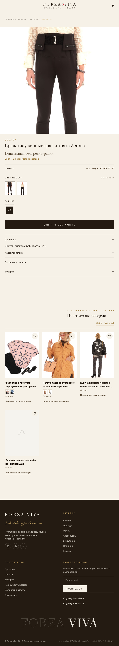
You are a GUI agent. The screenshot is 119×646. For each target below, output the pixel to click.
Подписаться (75, 588)
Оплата (9, 574)
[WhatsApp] (16, 546)
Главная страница (15, 19)
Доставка (10, 569)
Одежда (67, 525)
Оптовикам (11, 595)
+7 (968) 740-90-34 (73, 603)
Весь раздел (105, 323)
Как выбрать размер (16, 584)
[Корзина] (113, 6)
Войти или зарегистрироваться (22, 158)
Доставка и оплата (15, 262)
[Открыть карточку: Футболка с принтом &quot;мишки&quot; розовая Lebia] (22, 367)
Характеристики (14, 252)
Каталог (34, 19)
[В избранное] (35, 336)
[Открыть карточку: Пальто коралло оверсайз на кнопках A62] (22, 442)
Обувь (66, 530)
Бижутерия (69, 540)
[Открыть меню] (5, 6)
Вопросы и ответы (15, 590)
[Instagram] (8, 546)
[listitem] (10, 189)
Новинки (68, 546)
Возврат (9, 271)
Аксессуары (69, 535)
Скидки (67, 551)
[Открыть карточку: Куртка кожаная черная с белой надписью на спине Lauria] (97, 367)
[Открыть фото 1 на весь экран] (59, 80)
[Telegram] (23, 546)
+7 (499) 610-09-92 (73, 598)
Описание (10, 239)
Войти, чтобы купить (59, 225)
